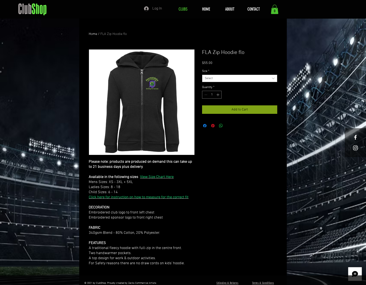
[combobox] (239, 78)
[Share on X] (229, 125)
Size (205, 71)
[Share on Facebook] (204, 125)
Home (93, 34)
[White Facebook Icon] (355, 137)
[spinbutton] (212, 94)
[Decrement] (205, 94)
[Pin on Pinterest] (212, 125)
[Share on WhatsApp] (220, 125)
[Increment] (218, 94)
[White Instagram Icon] (355, 148)
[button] (275, 9)
